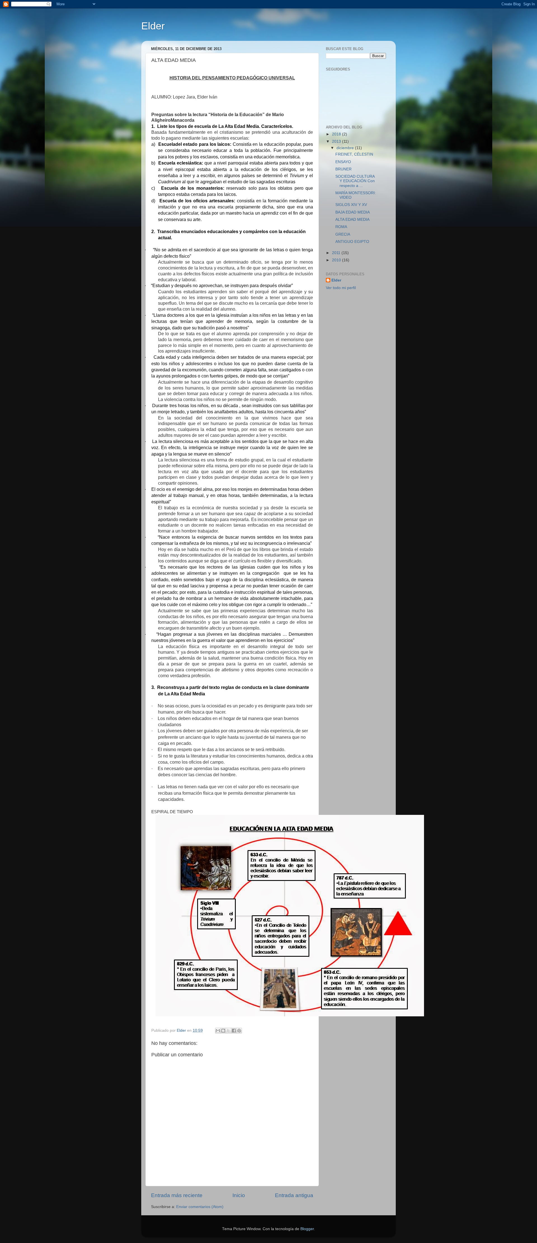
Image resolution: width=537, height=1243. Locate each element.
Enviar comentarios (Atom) (199, 1207)
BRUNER (343, 169)
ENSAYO (343, 162)
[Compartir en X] (228, 1030)
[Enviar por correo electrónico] (218, 1030)
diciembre (345, 148)
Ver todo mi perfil (341, 288)
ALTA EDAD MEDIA (352, 219)
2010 (337, 260)
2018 (337, 134)
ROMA (341, 227)
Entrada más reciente (176, 1195)
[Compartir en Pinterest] (239, 1030)
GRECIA (342, 234)
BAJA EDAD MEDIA (352, 212)
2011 (336, 253)
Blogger (307, 1229)
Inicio (238, 1195)
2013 (337, 141)
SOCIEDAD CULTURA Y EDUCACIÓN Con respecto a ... (355, 180)
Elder (153, 26)
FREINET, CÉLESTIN (354, 154)
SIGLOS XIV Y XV (351, 205)
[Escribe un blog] (223, 1030)
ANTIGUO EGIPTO (352, 242)
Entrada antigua (294, 1195)
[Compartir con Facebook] (234, 1030)
